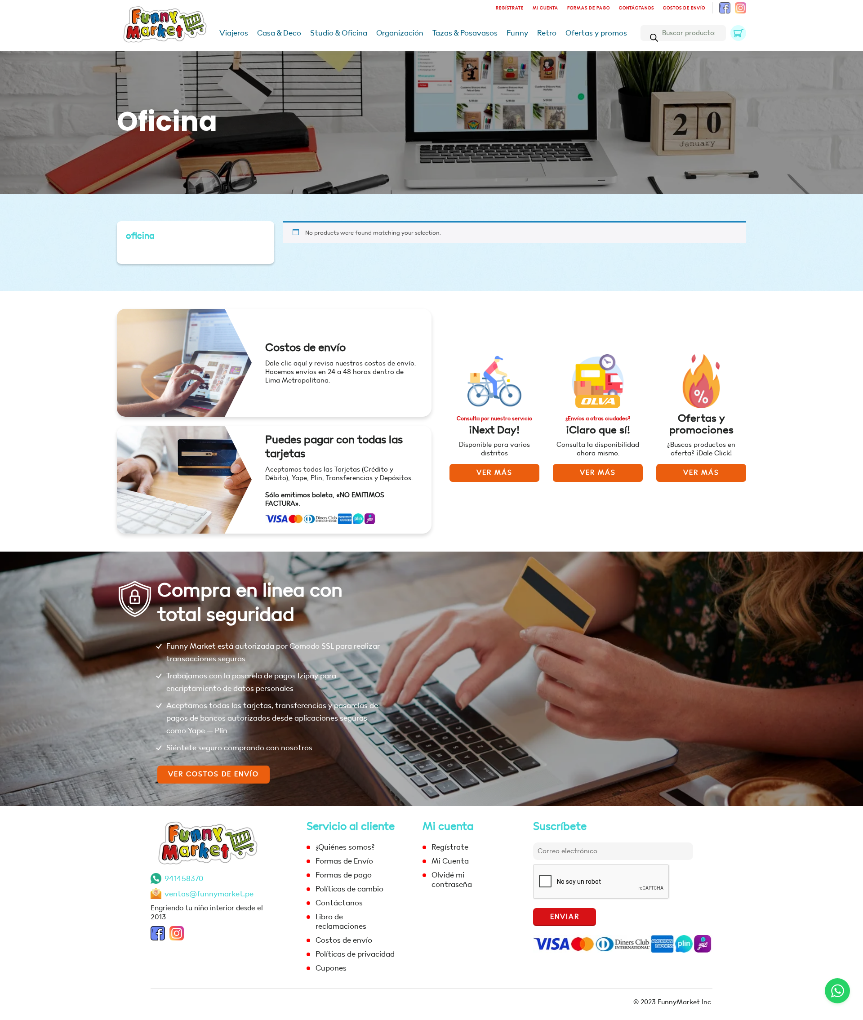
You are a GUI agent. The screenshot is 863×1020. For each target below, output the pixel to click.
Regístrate (510, 8)
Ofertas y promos (596, 33)
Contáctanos (636, 8)
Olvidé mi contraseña (452, 879)
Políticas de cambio (349, 889)
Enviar (564, 917)
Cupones (331, 968)
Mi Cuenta (545, 8)
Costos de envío (684, 8)
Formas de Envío (344, 861)
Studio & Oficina (338, 33)
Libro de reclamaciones (341, 921)
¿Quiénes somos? (345, 847)
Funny (517, 33)
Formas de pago (588, 8)
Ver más (494, 472)
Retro (546, 33)
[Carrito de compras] (738, 33)
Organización (399, 33)
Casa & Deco (279, 33)
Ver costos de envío (213, 774)
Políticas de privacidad (355, 954)
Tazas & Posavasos (465, 33)
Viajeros (233, 33)
